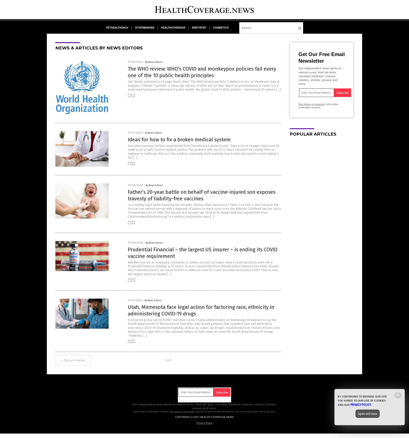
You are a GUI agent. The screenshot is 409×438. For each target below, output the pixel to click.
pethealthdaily (117, 27)
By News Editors (153, 62)
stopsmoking (144, 27)
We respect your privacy (182, 411)
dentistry (199, 27)
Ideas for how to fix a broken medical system (179, 140)
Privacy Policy (204, 423)
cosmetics (221, 27)
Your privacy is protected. (311, 104)
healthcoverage (173, 27)
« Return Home (73, 360)
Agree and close (367, 413)
